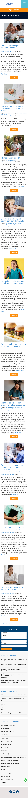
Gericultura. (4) (5, 750)
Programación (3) (6, 773)
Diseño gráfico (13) (6, 741)
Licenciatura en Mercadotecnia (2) (10, 763)
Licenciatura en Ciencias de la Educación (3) (13, 757)
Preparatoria (19, 407)
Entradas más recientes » (14, 623)
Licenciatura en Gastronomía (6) (10, 760)
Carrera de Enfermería (10, 113)
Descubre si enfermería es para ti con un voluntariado (12, 220)
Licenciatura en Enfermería (12, 224)
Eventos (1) (4, 747)
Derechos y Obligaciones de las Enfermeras (13, 713)
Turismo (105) (5, 782)
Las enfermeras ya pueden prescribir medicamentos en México (13, 108)
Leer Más (14, 78)
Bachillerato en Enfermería (11, 223)
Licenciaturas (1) (5, 766)
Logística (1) (4, 770)
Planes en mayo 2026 (10, 158)
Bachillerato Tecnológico (11, 407)
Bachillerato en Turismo (11, 160)
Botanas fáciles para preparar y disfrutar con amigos (13, 345)
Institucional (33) (5, 754)
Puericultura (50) (5, 776)
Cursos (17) (4, 738)
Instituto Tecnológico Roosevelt (7, 51)
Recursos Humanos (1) (7, 779)
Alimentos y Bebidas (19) (8, 725)
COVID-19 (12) (5, 735)
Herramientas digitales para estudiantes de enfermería (13, 282)
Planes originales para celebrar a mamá (10, 47)
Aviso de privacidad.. (14, 796)
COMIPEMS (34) (6, 728)
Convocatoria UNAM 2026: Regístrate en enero (12, 588)
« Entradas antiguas (4, 623)
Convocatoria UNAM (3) (7, 731)
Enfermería (18, 113)
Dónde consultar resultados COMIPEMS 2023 (13, 695)
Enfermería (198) (6, 744)
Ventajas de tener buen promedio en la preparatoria (13, 404)
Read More (4, 74)
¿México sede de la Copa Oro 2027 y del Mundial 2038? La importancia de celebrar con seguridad (14, 675)
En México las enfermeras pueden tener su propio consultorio (12, 467)
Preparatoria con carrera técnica (8, 408)
